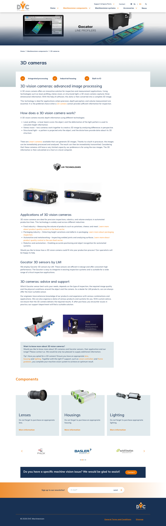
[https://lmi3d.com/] (67, 167)
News (144, 8)
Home (52, 8)
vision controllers (86, 359)
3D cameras (54, 51)
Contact (122, 4)
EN (140, 4)
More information (27, 430)
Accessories (128, 8)
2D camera (62, 104)
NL (135, 4)
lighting (38, 359)
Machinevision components (75, 8)
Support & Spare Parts (103, 4)
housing (26, 359)
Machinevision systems (105, 8)
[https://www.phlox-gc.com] (41, 451)
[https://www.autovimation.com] (125, 451)
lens (86, 356)
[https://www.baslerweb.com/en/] (83, 451)
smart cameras (35, 141)
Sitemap (139, 519)
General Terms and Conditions (117, 519)
